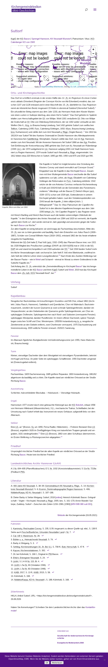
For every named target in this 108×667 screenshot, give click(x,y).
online (58, 497)
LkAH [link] (15, 561)
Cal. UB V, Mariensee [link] (23, 536)
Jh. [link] (66, 98)
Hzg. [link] (27, 125)
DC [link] (66, 249)
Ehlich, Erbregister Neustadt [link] (26, 558)
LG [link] (16, 427)
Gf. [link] (43, 118)
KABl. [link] (16, 572)
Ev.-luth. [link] (26, 273)
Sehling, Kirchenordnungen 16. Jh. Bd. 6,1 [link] (32, 547)
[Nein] (104, 659)
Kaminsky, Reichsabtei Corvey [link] (27, 528)
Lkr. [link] (19, 149)
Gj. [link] (32, 427)
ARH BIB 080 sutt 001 (81, 504)
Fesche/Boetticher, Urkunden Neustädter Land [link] (43, 532)
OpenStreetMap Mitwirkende (52, 86)
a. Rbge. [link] (64, 132)
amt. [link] (92, 191)
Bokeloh (79, 405)
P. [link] (74, 191)
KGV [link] (33, 273)
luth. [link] (55, 177)
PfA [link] (22, 472)
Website (61, 515)
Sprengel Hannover (40, 39)
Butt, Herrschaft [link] (69, 547)
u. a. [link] (80, 321)
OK (47, 663)
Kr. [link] (71, 145)
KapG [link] (13, 39)
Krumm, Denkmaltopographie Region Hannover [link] (61, 489)
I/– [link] (53, 408)
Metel (38, 259)
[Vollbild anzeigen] (93, 60)
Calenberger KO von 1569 (23, 42)
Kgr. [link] (83, 139)
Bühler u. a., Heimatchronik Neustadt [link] (30, 539)
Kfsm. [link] (68, 128)
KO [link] (92, 39)
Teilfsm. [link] (14, 128)
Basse (27, 39)
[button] (55, 66)
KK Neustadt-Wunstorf (60, 39)
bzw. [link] (13, 132)
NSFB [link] (70, 245)
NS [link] (24, 242)
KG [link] (21, 39)
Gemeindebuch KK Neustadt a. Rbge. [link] (62, 486)
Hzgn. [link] (70, 177)
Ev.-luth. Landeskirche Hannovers (83, 86)
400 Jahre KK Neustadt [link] (24, 486)
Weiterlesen (57, 663)
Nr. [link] (15, 468)
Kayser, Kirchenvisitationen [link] (25, 550)
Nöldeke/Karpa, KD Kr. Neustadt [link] (25, 492)
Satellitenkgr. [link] (33, 139)
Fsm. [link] (37, 128)
